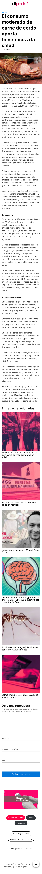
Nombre (6, 738)
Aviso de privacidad (21, 834)
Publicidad (21, 823)
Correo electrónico (12, 749)
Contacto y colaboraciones (21, 839)
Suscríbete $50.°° (15, 818)
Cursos (31, 818)
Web (3, 760)
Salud (4, 12)
